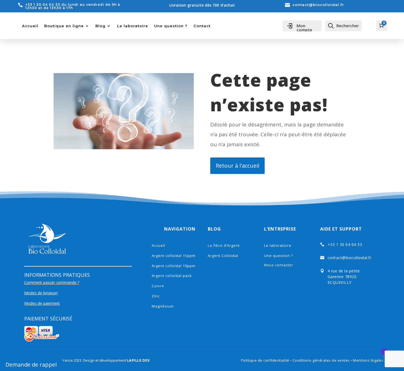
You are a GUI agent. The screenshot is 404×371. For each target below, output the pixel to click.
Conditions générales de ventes (321, 360)
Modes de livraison (41, 292)
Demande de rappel (31, 364)
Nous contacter (278, 264)
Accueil (30, 26)
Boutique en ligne (64, 26)
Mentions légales (368, 360)
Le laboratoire (132, 26)
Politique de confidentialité (265, 360)
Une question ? (170, 26)
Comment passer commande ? (51, 282)
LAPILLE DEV (138, 360)
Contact (202, 26)
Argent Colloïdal (223, 255)
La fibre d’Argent (224, 245)
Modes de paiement (42, 303)
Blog (100, 26)
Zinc (156, 296)
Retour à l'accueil (237, 165)
